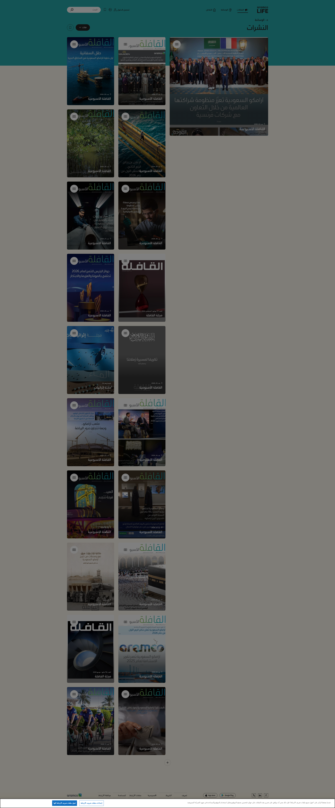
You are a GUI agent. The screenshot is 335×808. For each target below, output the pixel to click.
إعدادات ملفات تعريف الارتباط (91, 803)
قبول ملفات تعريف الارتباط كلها (65, 803)
